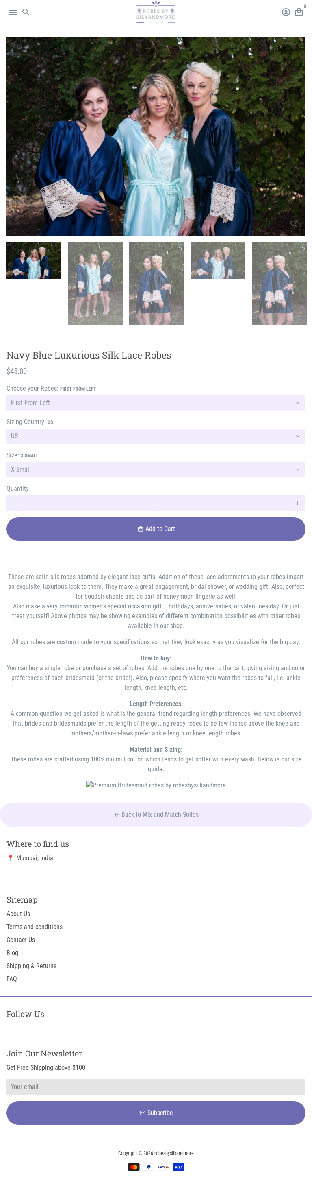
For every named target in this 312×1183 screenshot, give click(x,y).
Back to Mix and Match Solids (156, 814)
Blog (12, 953)
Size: (22, 455)
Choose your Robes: (51, 388)
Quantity (17, 488)
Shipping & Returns (31, 966)
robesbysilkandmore (174, 1153)
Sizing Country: (29, 422)
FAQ (11, 979)
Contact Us (20, 940)
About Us (18, 914)
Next (298, 136)
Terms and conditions (34, 927)
